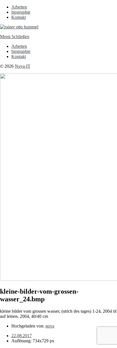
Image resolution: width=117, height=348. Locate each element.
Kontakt (18, 17)
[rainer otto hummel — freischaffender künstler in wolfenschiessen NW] (19, 26)
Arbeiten (19, 7)
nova (49, 326)
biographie (20, 12)
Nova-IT (22, 66)
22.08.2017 (21, 335)
